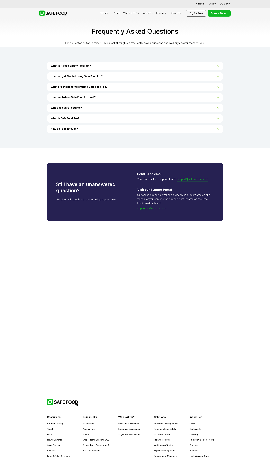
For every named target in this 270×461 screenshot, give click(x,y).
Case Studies (53, 445)
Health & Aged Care (199, 456)
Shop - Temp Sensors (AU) (96, 445)
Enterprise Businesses (129, 429)
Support (200, 4)
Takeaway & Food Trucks (202, 439)
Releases (51, 450)
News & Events (54, 439)
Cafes (192, 423)
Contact (212, 4)
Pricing (116, 13)
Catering (194, 434)
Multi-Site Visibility (163, 434)
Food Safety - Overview (58, 456)
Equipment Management (166, 423)
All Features (88, 423)
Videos (86, 434)
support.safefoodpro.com (152, 208)
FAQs (49, 434)
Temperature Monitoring (165, 456)
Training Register (162, 439)
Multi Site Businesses (128, 423)
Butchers (194, 445)
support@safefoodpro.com (192, 179)
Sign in (227, 4)
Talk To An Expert (91, 450)
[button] (105, 13)
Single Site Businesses (129, 434)
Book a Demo (219, 13)
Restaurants (195, 429)
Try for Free (196, 13)
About (50, 429)
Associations (89, 429)
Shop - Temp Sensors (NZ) (96, 439)
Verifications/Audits (163, 445)
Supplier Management (164, 450)
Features (104, 13)
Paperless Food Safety (165, 429)
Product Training (55, 423)
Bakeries (194, 450)
